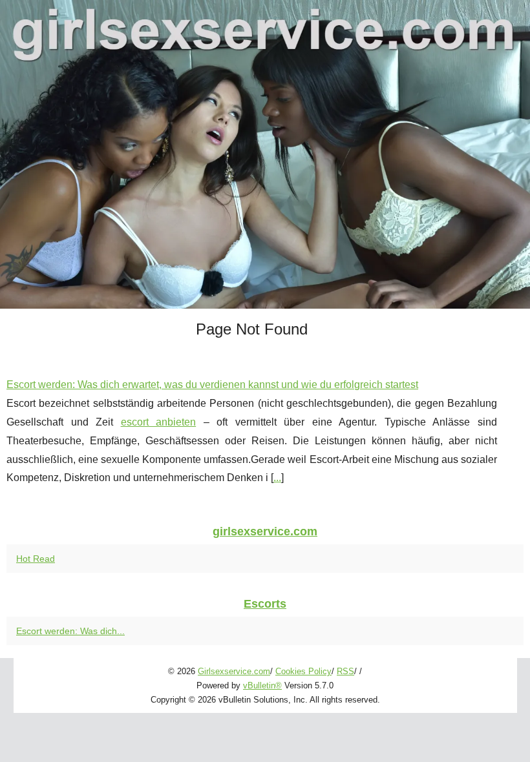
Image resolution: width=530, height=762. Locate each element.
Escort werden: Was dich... (70, 631)
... (277, 477)
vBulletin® (262, 685)
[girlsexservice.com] (265, 154)
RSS (345, 671)
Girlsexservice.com (234, 671)
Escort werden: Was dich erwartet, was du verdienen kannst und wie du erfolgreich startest (212, 384)
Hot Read (35, 558)
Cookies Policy (303, 671)
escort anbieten (158, 422)
